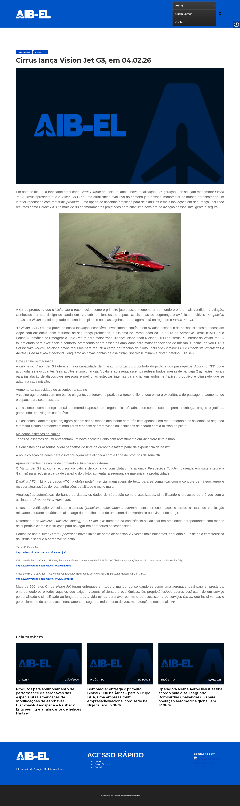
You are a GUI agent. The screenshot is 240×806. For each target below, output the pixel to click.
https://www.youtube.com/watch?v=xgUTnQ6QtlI (44, 565)
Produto (41, 52)
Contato (99, 767)
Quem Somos (102, 764)
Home (98, 761)
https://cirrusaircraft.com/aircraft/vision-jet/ (41, 552)
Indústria (24, 52)
